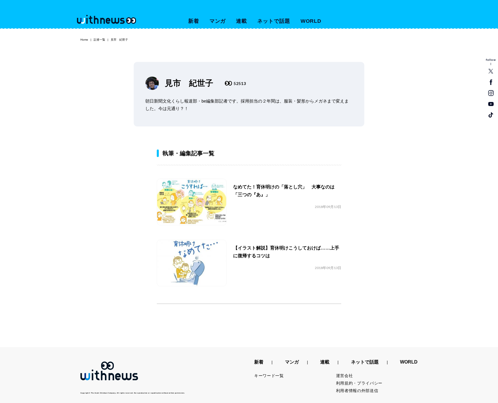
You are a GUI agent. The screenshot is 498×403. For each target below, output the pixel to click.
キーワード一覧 (269, 375)
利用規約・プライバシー (359, 383)
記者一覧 (99, 39)
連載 (241, 21)
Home (84, 39)
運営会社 (344, 375)
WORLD (311, 21)
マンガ (218, 21)
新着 (193, 21)
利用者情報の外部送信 (357, 390)
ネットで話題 (273, 21)
